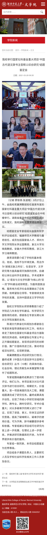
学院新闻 (24, 50)
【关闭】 (41, 489)
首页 (17, 50)
